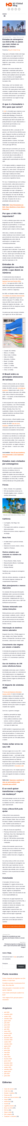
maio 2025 (7, 1027)
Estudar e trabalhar (9, 1093)
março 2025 (7, 1031)
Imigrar (14, 37)
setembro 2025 (8, 1018)
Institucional (7, 1101)
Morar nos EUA (20, 37)
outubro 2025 (7, 1016)
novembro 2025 (8, 1014)
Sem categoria (8, 1114)
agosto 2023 (7, 1071)
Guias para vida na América (11, 1097)
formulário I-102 (19, 765)
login (15, 956)
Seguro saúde (7, 1112)
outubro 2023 (7, 1067)
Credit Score (7, 1091)
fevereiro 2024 (8, 1058)
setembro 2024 (8, 1044)
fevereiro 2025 (8, 1033)
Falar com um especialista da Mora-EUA (14, 926)
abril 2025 (6, 1029)
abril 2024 (6, 1054)
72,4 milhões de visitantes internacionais (13, 295)
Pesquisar (5, 963)
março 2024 (7, 1056)
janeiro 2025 (7, 1035)
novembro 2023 (8, 1065)
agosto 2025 (7, 1020)
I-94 (5, 111)
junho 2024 (7, 1050)
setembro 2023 (8, 1069)
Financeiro (7, 1095)
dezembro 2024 (8, 1037)
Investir (6, 1103)
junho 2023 (7, 1075)
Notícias (6, 1110)
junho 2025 (7, 1025)
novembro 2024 (8, 1039)
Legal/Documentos (9, 1106)
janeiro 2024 (7, 1061)
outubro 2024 (7, 1042)
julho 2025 (7, 1022)
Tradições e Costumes (10, 1116)
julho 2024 (7, 1048)
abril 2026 (6, 1012)
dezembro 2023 (8, 1063)
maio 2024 (7, 1052)
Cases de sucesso (9, 1089)
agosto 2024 (7, 1046)
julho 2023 (7, 1073)
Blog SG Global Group (14, 50)
